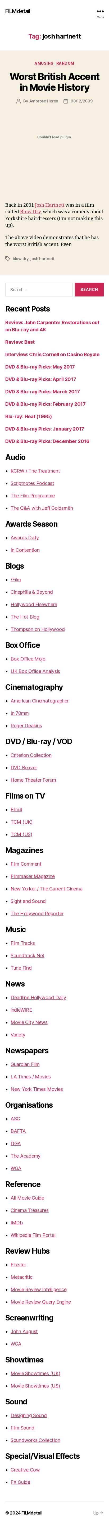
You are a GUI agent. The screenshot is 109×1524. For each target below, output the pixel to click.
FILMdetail (17, 11)
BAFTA (18, 1131)
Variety (18, 1034)
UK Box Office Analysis (35, 671)
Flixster (18, 1264)
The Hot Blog (25, 617)
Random (65, 63)
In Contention (25, 550)
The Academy (25, 1156)
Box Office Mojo (28, 659)
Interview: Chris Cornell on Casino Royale (52, 354)
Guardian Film (25, 1064)
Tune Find (21, 968)
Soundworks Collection (35, 1440)
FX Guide (20, 1482)
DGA (16, 1143)
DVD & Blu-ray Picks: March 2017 (42, 391)
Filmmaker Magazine (33, 876)
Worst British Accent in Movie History (54, 82)
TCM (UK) (22, 822)
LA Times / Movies (31, 1076)
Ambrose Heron (43, 100)
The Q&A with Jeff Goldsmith (42, 508)
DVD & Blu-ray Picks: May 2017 (40, 367)
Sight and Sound (28, 901)
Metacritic (21, 1277)
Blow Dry (30, 212)
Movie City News (29, 1022)
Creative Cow (25, 1470)
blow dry (21, 258)
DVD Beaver (24, 767)
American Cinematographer (40, 701)
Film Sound (22, 1428)
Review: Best (20, 342)
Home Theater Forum (33, 780)
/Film (16, 579)
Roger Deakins (26, 725)
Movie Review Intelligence (38, 1289)
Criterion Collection (31, 755)
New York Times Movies (37, 1089)
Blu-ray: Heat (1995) (28, 416)
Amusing (44, 63)
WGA (16, 1168)
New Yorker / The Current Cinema (47, 888)
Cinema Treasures (30, 1210)
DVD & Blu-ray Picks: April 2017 (40, 379)
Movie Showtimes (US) (35, 1386)
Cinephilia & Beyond (32, 592)
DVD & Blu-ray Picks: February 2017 (45, 404)
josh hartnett (42, 258)
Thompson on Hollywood (38, 629)
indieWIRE (21, 1010)
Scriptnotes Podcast (32, 483)
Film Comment (26, 864)
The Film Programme (33, 495)
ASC (15, 1118)
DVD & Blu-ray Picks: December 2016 (47, 441)
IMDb (17, 1222)
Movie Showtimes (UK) (35, 1373)
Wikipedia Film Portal (33, 1235)
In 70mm (20, 713)
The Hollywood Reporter (37, 913)
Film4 (16, 809)
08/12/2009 (81, 100)
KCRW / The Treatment (35, 471)
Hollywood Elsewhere (34, 604)
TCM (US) (21, 834)
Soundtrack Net (27, 955)
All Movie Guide (27, 1198)
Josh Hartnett (49, 205)
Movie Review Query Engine (41, 1302)
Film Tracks (23, 943)
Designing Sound (29, 1415)
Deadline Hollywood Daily (38, 997)
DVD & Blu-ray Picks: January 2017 (44, 429)
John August (24, 1331)
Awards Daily (25, 537)
